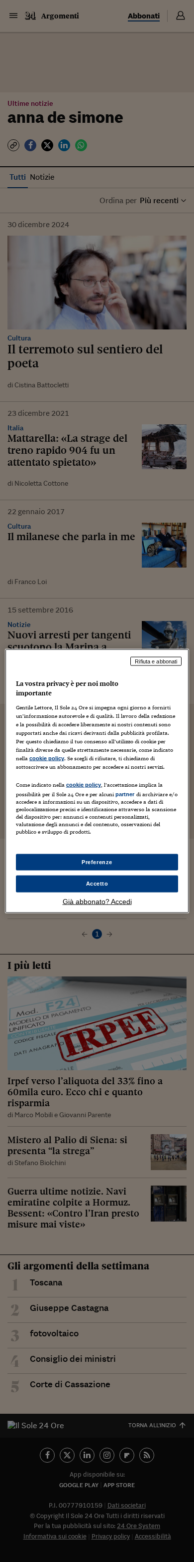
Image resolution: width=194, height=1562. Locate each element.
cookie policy (46, 758)
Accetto (97, 884)
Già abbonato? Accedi (97, 902)
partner (125, 794)
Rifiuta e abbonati (156, 661)
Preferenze (97, 862)
